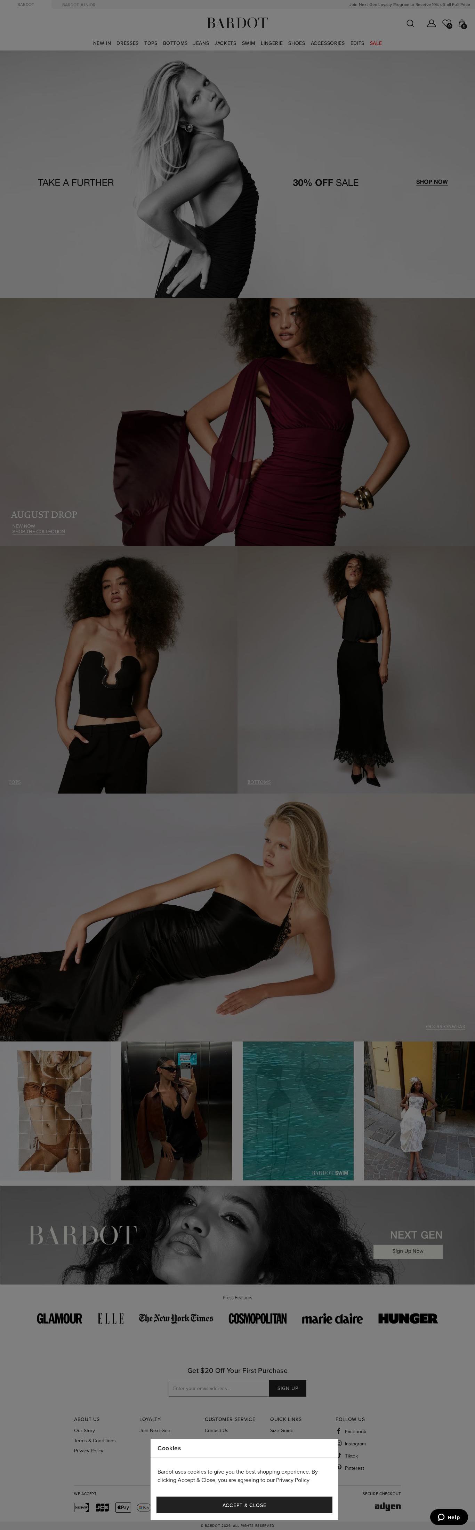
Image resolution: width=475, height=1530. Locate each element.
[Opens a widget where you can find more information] (449, 1518)
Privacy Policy (292, 1480)
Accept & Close (244, 1505)
